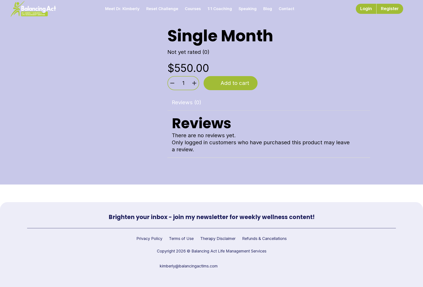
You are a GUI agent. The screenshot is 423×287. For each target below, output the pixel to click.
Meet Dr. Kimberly (122, 8)
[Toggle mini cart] (411, 9)
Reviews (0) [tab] (186, 102)
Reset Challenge (162, 8)
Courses (193, 8)
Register (390, 8)
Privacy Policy (149, 238)
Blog (267, 8)
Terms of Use (181, 238)
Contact (286, 8)
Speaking (248, 8)
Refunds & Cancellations (264, 238)
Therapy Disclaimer (218, 238)
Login (366, 8)
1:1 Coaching (220, 8)
